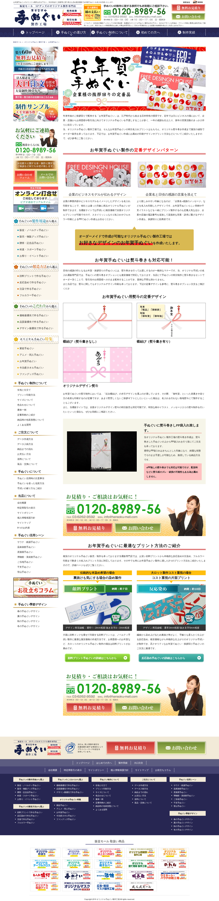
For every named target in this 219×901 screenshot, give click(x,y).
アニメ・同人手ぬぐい (32, 354)
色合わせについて (26, 404)
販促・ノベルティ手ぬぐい (34, 230)
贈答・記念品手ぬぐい (32, 242)
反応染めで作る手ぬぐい (33, 282)
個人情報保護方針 (26, 517)
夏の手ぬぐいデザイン (28, 616)
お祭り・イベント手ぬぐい (34, 255)
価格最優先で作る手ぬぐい (34, 315)
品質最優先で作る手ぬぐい (34, 321)
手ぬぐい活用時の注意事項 (30, 478)
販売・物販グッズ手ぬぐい (34, 236)
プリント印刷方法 (26, 394)
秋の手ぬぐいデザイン (28, 621)
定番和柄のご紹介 (26, 414)
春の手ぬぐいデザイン (28, 611)
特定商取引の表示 (26, 507)
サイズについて (25, 399)
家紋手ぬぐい (27, 348)
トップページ (83, 762)
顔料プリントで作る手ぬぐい (35, 275)
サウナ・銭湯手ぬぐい (28, 541)
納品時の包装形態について (30, 419)
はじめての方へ (104, 762)
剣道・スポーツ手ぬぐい (33, 249)
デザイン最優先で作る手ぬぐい (36, 328)
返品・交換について (27, 463)
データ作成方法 (25, 439)
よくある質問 (24, 424)
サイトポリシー (25, 512)
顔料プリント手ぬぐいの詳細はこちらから (92, 658)
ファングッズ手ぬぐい (32, 374)
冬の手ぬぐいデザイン (28, 626)
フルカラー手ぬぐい (30, 295)
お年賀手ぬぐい (28, 361)
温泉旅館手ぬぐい (26, 546)
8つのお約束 (23, 527)
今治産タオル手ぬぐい (32, 367)
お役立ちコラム (163, 770)
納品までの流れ (25, 449)
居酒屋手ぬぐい (25, 551)
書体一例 (21, 409)
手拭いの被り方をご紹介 (29, 488)
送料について (24, 458)
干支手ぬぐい (24, 566)
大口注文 (138, 762)
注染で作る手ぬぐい (30, 288)
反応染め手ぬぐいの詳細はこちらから (163, 658)
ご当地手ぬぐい (25, 561)
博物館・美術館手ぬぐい (29, 556)
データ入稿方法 (25, 444)
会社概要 (21, 502)
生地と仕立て (24, 389)
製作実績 (122, 762)
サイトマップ (24, 522)
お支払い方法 (24, 453)
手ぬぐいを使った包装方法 (30, 483)
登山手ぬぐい (24, 571)
